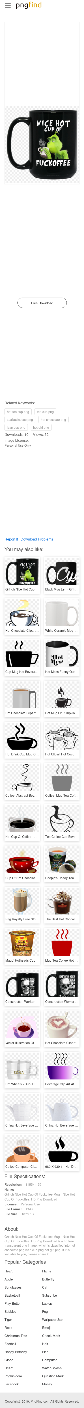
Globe (8, 1359)
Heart (8, 1271)
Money (47, 1384)
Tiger (8, 1319)
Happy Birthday (15, 1351)
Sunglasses (13, 1287)
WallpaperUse (52, 1319)
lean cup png (16, 427)
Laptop (47, 1303)
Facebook (11, 1384)
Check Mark (51, 1335)
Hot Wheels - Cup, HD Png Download (31, 1084)
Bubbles (10, 1311)
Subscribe (49, 1295)
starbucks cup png (20, 419)
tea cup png (45, 411)
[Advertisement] (42, 64)
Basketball (12, 1295)
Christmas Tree (15, 1335)
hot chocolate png (53, 419)
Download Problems (37, 539)
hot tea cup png (18, 411)
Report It (11, 539)
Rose (8, 1327)
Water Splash (52, 1367)
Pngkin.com (13, 1375)
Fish (45, 1351)
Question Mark (53, 1375)
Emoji (46, 1327)
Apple (8, 1279)
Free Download (42, 303)
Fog (45, 1311)
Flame (46, 1271)
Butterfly (48, 1279)
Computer (49, 1359)
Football (10, 1343)
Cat (44, 1287)
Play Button (12, 1303)
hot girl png (41, 427)
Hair (45, 1343)
